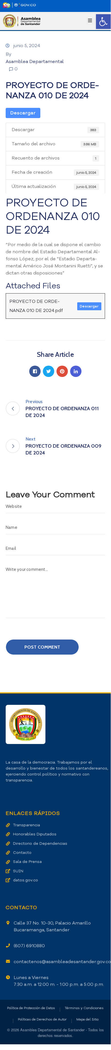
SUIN (18, 871)
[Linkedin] (75, 371)
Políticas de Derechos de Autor (42, 1019)
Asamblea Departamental (35, 61)
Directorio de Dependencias (40, 843)
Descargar (23, 113)
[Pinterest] (62, 371)
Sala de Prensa (27, 861)
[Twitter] (48, 371)
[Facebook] (35, 371)
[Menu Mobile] (90, 20)
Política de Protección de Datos (31, 1008)
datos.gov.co (25, 880)
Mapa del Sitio (87, 1019)
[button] (103, 21)
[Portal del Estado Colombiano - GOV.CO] (19, 5)
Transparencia (26, 825)
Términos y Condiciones (84, 1008)
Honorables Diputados (34, 834)
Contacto (22, 852)
